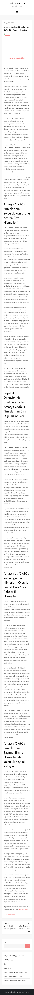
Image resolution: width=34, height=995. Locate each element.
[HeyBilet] (17, 43)
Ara (5, 942)
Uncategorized (9, 914)
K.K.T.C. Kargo (8, 960)
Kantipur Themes (24, 992)
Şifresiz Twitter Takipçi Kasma (13, 976)
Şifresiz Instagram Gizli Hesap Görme (15, 972)
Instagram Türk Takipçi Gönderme (14, 956)
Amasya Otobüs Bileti (17, 58)
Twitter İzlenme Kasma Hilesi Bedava (15, 980)
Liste (5, 964)
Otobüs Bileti (23, 909)
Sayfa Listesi (7, 968)
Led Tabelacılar (17, 3)
